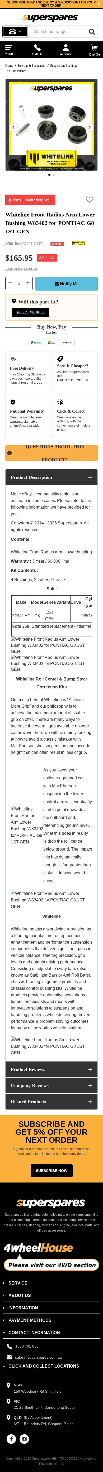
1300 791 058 (78, 380)
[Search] (92, 31)
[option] (51, 4)
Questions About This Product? (55, 453)
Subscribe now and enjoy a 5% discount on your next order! (51, 4)
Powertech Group (51, 1464)
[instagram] (24, 1439)
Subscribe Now (51, 1171)
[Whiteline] (78, 243)
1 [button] (49, 175)
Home (9, 65)
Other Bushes (17, 71)
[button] (90, 199)
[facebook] (11, 1439)
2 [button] (54, 175)
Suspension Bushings (63, 65)
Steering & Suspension (31, 65)
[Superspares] (50, 16)
